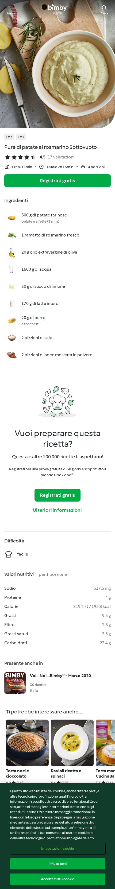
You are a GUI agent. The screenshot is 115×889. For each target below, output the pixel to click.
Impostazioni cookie (57, 849)
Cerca (104, 13)
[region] (57, 836)
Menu (10, 13)
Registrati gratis (57, 181)
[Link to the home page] (57, 9)
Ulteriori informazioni (57, 510)
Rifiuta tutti (57, 864)
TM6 (21, 137)
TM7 (9, 137)
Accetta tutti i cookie (57, 879)
